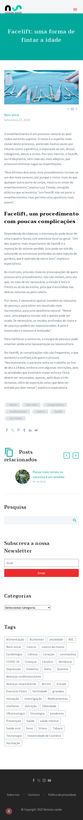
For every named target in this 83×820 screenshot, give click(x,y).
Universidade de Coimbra (44, 736)
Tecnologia (14, 736)
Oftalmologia (15, 713)
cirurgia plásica (55, 404)
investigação (33, 699)
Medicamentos (58, 699)
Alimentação (15, 639)
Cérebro (47, 662)
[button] (67, 456)
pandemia (57, 713)
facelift (58, 411)
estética (41, 411)
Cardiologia (14, 654)
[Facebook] (6, 430)
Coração (48, 654)
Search (74, 520)
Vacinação (13, 743)
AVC (71, 639)
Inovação (12, 699)
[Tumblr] (24, 430)
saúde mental (49, 721)
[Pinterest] (18, 430)
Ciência (32, 654)
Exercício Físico (16, 691)
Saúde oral (13, 728)
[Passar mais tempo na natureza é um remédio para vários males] (24, 477)
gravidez (58, 691)
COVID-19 (12, 662)
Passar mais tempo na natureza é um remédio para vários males (48, 477)
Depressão (13, 669)
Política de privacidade (62, 794)
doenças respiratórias (21, 684)
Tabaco (58, 728)
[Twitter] (12, 430)
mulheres (12, 706)
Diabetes (32, 669)
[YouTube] (49, 780)
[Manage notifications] (9, 811)
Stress (42, 728)
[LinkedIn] (30, 430)
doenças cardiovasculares (23, 676)
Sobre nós (13, 794)
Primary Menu (75, 9)
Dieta (47, 669)
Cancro (31, 647)
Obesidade (49, 706)
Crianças (31, 662)
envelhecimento (18, 411)
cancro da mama (53, 647)
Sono (29, 728)
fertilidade (39, 691)
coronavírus (68, 654)
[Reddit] (36, 430)
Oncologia (37, 713)
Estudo (61, 684)
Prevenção (13, 721)
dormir (46, 684)
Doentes (62, 669)
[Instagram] (44, 780)
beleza (13, 404)
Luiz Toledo (15, 418)
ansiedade (56, 639)
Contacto (34, 794)
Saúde (30, 721)
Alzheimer (37, 639)
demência (65, 662)
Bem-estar (11, 115)
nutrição (31, 706)
